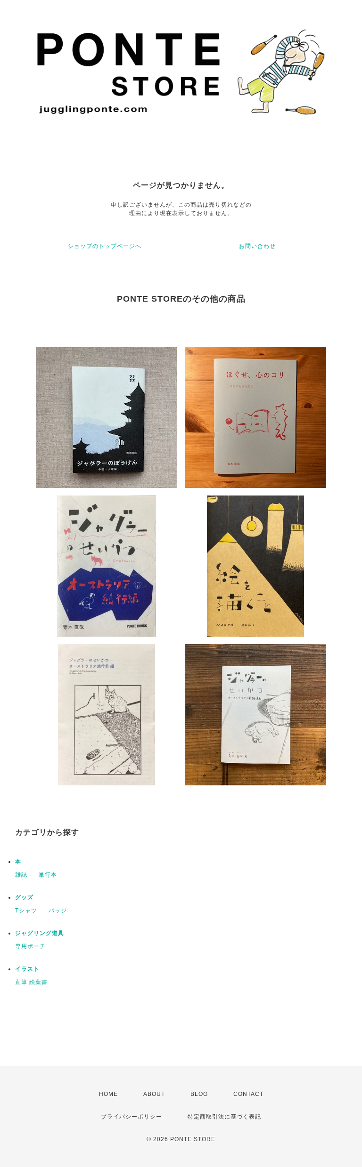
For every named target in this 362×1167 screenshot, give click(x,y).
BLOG (199, 1094)
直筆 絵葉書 (31, 982)
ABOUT (154, 1094)
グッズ (24, 897)
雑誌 (21, 874)
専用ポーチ (30, 946)
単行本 (48, 874)
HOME (108, 1094)
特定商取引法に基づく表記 (224, 1116)
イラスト (27, 969)
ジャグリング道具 (39, 933)
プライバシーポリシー (131, 1116)
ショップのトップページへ (104, 246)
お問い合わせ (257, 246)
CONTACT (248, 1094)
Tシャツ (26, 910)
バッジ (58, 910)
